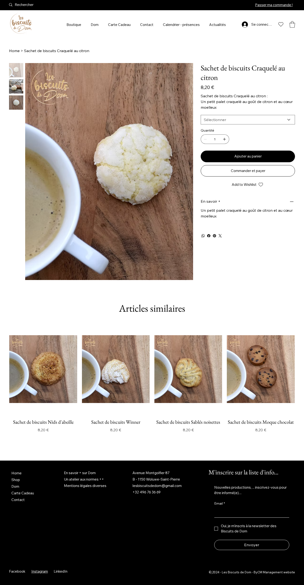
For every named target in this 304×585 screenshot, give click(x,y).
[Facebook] (208, 235)
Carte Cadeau (22, 493)
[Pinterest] (214, 235)
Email (219, 503)
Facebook (17, 571)
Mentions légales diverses (85, 485)
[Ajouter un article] (224, 139)
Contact (18, 499)
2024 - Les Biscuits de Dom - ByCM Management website (253, 572)
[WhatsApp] (203, 235)
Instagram (39, 571)
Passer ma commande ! (274, 5)
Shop (15, 479)
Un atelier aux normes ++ (84, 479)
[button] (292, 24)
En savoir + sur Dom (80, 473)
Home (16, 473)
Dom (15, 486)
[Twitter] (220, 235)
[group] (152, 386)
